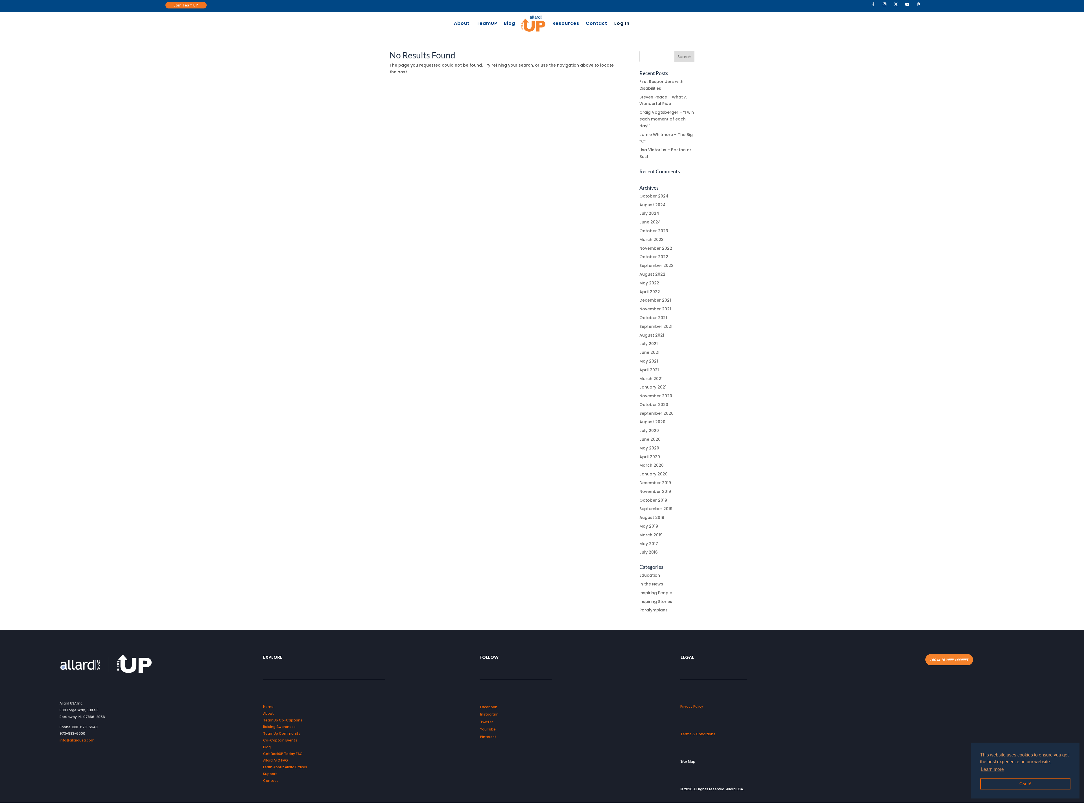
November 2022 (655, 248)
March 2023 (651, 239)
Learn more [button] (992, 769)
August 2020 (652, 422)
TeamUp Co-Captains (282, 720)
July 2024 (649, 213)
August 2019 (651, 517)
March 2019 (651, 535)
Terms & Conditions (697, 734)
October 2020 (653, 404)
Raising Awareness (279, 726)
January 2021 (652, 387)
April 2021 (649, 370)
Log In (622, 24)
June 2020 (650, 439)
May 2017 (648, 544)
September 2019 (655, 509)
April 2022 (649, 292)
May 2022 (649, 283)
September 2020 (656, 413)
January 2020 (653, 474)
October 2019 (653, 500)
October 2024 (653, 196)
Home (268, 706)
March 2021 (651, 378)
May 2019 (648, 526)
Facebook (488, 707)
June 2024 (650, 222)
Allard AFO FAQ (275, 760)
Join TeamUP (186, 5)
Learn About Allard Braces (285, 767)
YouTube (488, 729)
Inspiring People (655, 593)
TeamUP (487, 24)
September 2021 (655, 326)
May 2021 (648, 361)
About (461, 24)
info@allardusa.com (77, 740)
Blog (509, 24)
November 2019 (655, 491)
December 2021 (655, 300)
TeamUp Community (281, 733)
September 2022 (656, 265)
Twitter (486, 721)
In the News (651, 584)
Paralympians (653, 610)
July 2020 (649, 430)
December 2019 (655, 483)
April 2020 (649, 457)
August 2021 (651, 335)
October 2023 (653, 231)
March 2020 (651, 465)
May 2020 (649, 448)
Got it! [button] (1025, 784)
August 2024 (652, 205)
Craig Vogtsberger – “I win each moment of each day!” (666, 119)
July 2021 (648, 343)
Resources (565, 24)
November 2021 (655, 309)
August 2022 (652, 274)
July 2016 (648, 552)
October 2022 (653, 257)
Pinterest (488, 736)
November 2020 (655, 396)
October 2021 (653, 318)
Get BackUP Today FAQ (283, 753)
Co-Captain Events (280, 740)
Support (270, 773)
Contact (596, 24)
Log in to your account (949, 659)
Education (649, 575)
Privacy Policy (691, 706)
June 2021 (649, 352)
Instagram (489, 714)
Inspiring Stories (655, 601)
